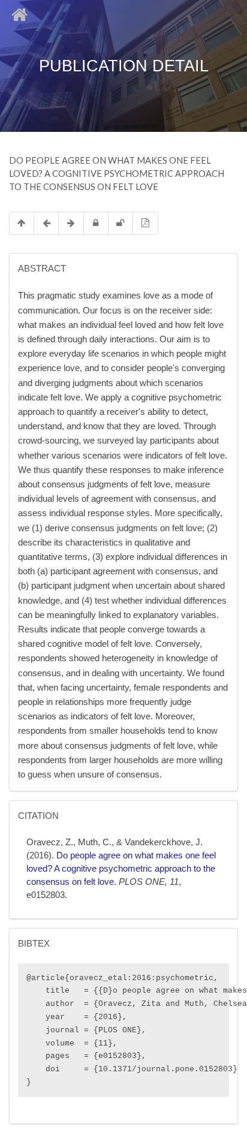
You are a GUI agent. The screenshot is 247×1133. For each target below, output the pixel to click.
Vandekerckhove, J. (164, 842)
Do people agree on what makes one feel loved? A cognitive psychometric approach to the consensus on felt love (121, 869)
